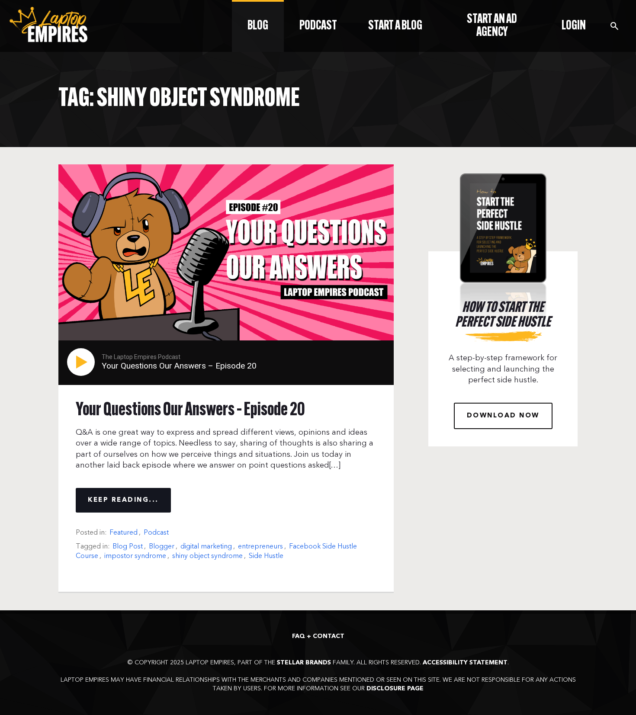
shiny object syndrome (207, 556)
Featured (123, 532)
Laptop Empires (48, 24)
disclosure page (395, 689)
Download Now (503, 416)
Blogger (161, 546)
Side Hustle (266, 556)
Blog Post (127, 546)
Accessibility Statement (465, 663)
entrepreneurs (260, 546)
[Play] (82, 362)
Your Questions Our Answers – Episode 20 (190, 410)
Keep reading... (123, 500)
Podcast (156, 532)
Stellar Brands (304, 663)
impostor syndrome (135, 556)
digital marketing (206, 546)
